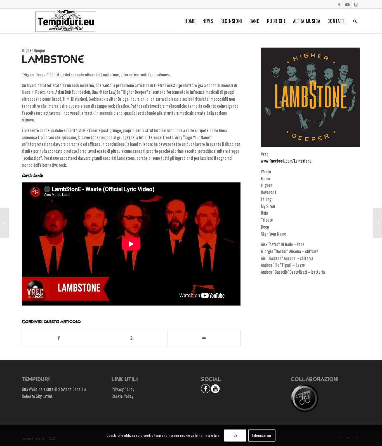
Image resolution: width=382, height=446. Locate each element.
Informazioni (261, 435)
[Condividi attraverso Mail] (204, 338)
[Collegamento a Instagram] (356, 4)
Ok (235, 435)
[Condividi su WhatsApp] (131, 338)
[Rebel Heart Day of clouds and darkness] (377, 223)
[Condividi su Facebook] (58, 338)
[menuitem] (190, 21)
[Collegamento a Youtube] (347, 4)
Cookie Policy (122, 396)
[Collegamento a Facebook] (339, 4)
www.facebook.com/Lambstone (286, 161)
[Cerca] (355, 21)
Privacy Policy (123, 389)
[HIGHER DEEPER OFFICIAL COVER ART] (310, 97)
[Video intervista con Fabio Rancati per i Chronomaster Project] (4, 223)
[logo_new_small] (66, 21)
